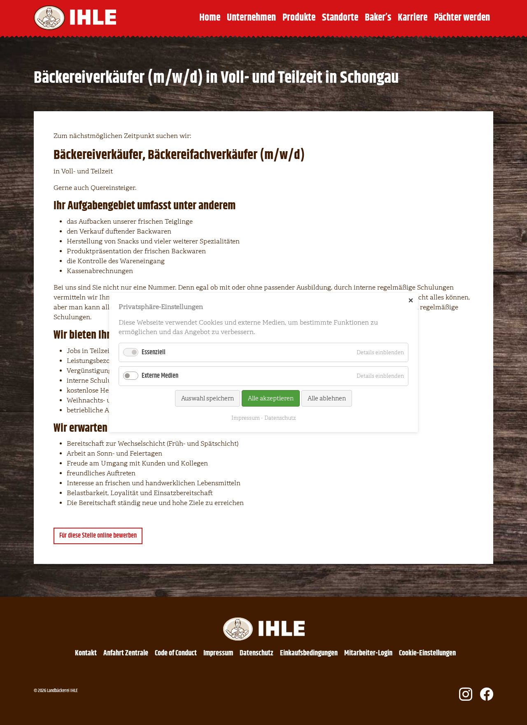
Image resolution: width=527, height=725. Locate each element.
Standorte (340, 17)
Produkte (298, 17)
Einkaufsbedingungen (309, 653)
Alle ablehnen (327, 398)
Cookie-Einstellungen (427, 653)
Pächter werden (462, 17)
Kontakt (86, 653)
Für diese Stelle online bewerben (98, 536)
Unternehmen (251, 17)
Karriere (412, 17)
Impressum (218, 653)
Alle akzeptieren (271, 398)
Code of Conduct (176, 653)
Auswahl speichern (207, 398)
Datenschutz (256, 653)
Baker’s (378, 17)
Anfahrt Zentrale (125, 653)
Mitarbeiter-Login (368, 653)
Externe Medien (160, 376)
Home (209, 17)
